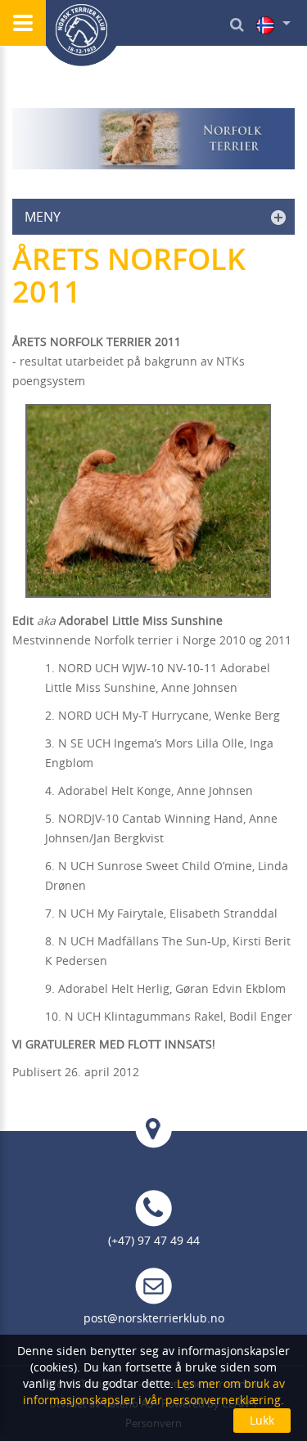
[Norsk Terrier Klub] (82, 33)
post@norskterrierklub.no (154, 1318)
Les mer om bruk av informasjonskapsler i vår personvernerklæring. (154, 1391)
